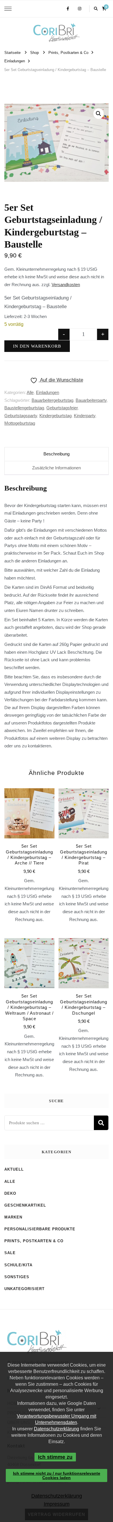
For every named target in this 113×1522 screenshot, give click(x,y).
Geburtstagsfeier (62, 407)
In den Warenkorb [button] (29, 841)
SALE (10, 1253)
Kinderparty (84, 415)
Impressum (56, 1504)
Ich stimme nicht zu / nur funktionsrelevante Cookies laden (56, 1475)
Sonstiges (16, 1277)
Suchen (101, 1123)
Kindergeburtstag (55, 415)
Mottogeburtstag (19, 423)
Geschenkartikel (25, 1205)
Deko (10, 1193)
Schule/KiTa (18, 1265)
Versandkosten (66, 284)
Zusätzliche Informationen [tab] (56, 467)
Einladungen (47, 392)
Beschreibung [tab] (56, 453)
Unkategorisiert (24, 1289)
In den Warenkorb (37, 346)
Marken (13, 1217)
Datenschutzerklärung (56, 1428)
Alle (30, 392)
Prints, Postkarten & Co (33, 1241)
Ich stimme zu (55, 1457)
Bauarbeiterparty (91, 400)
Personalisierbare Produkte (39, 1229)
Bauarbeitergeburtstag (52, 400)
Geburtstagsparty (20, 415)
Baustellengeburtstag (24, 407)
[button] (98, 113)
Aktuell (14, 1169)
